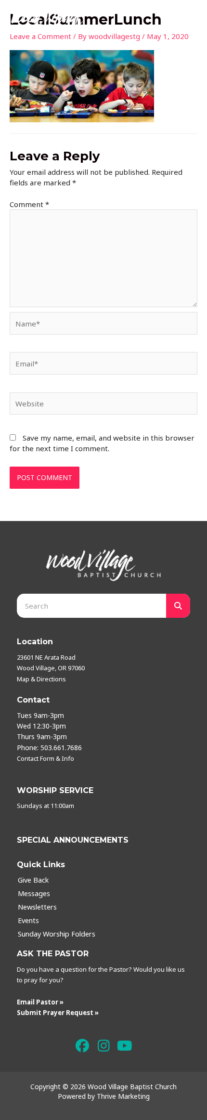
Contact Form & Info (45, 758)
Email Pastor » (40, 1002)
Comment (29, 204)
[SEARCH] (178, 606)
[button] (83, 1046)
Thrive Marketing (123, 1096)
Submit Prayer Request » (58, 1012)
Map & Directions (41, 679)
